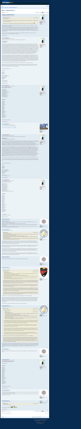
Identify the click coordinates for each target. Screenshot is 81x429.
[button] (36, 12)
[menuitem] (2, 6)
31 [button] (46, 12)
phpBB (37, 419)
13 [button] (40, 12)
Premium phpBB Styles (43, 420)
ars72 (4, 232)
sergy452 (41, 400)
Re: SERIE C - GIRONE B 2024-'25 (8, 14)
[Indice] (7, 2)
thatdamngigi (5, 17)
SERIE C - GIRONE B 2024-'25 (8, 10)
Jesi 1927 (5, 308)
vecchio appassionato (5, 124)
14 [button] (41, 12)
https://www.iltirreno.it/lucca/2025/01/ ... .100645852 (9, 127)
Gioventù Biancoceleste (42, 21)
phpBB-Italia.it (43, 422)
